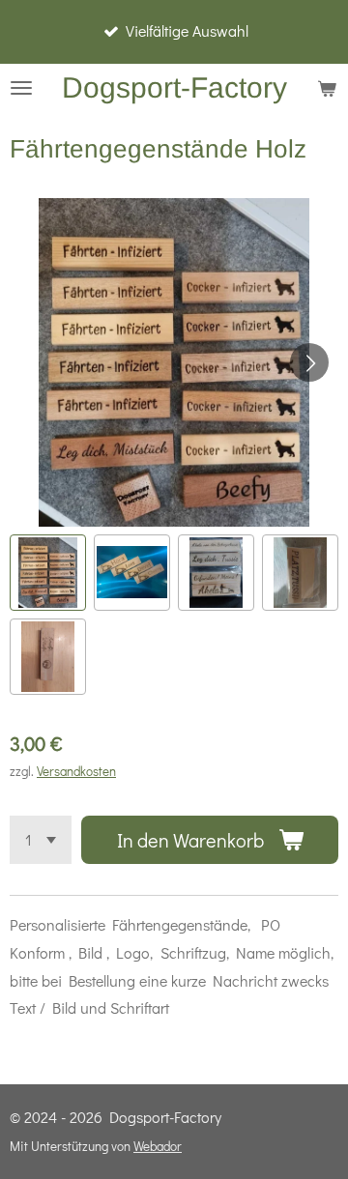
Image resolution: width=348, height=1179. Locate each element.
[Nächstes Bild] (309, 362)
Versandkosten (76, 771)
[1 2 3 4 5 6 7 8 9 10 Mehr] (41, 840)
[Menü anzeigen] (21, 88)
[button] (48, 572)
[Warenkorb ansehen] (326, 88)
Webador (157, 1146)
